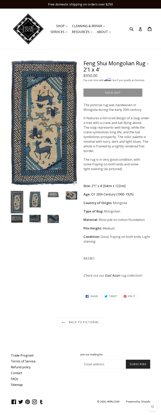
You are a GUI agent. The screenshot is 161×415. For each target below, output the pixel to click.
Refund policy (21, 367)
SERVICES (59, 32)
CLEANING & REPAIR (89, 26)
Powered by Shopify (138, 401)
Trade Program (22, 355)
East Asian (112, 275)
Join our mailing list (91, 354)
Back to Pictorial (83, 322)
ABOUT (105, 32)
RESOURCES (83, 32)
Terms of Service (23, 361)
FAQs (14, 379)
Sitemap (17, 385)
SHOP (62, 26)
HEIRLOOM (113, 401)
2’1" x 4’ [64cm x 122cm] (108, 186)
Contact (16, 373)
